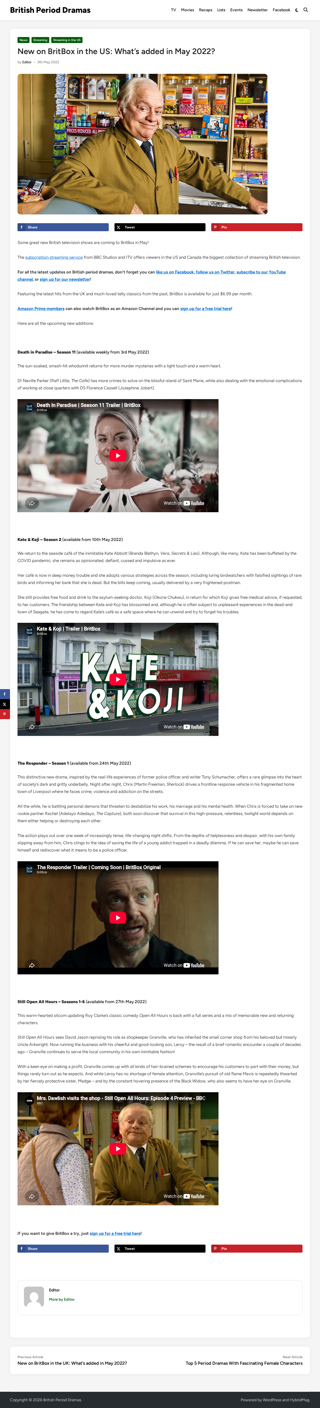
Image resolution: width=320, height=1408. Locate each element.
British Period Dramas (50, 10)
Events (236, 10)
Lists (221, 10)
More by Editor (61, 1299)
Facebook (281, 10)
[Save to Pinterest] (5, 714)
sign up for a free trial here (205, 308)
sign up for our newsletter (65, 279)
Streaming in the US (66, 40)
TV (173, 10)
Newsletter (258, 10)
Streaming (40, 40)
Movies (187, 10)
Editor (27, 62)
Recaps (205, 10)
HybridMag (299, 1399)
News (24, 40)
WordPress (272, 1399)
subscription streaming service (54, 257)
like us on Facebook (175, 271)
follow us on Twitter (215, 271)
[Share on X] (5, 704)
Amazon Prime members (41, 308)
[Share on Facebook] (5, 694)
